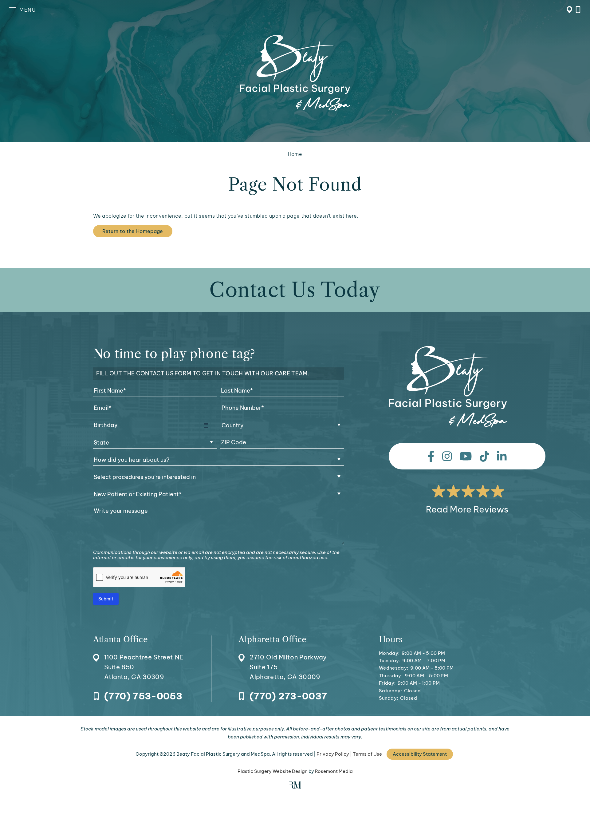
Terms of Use (367, 754)
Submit (105, 599)
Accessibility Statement (420, 754)
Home (295, 154)
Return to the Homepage (132, 231)
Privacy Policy (333, 754)
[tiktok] (485, 456)
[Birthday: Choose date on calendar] (206, 425)
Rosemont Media (334, 771)
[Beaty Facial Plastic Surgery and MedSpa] (448, 387)
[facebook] (431, 456)
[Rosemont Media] (295, 787)
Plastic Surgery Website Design (273, 771)
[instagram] (447, 456)
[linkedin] (502, 456)
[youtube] (465, 456)
